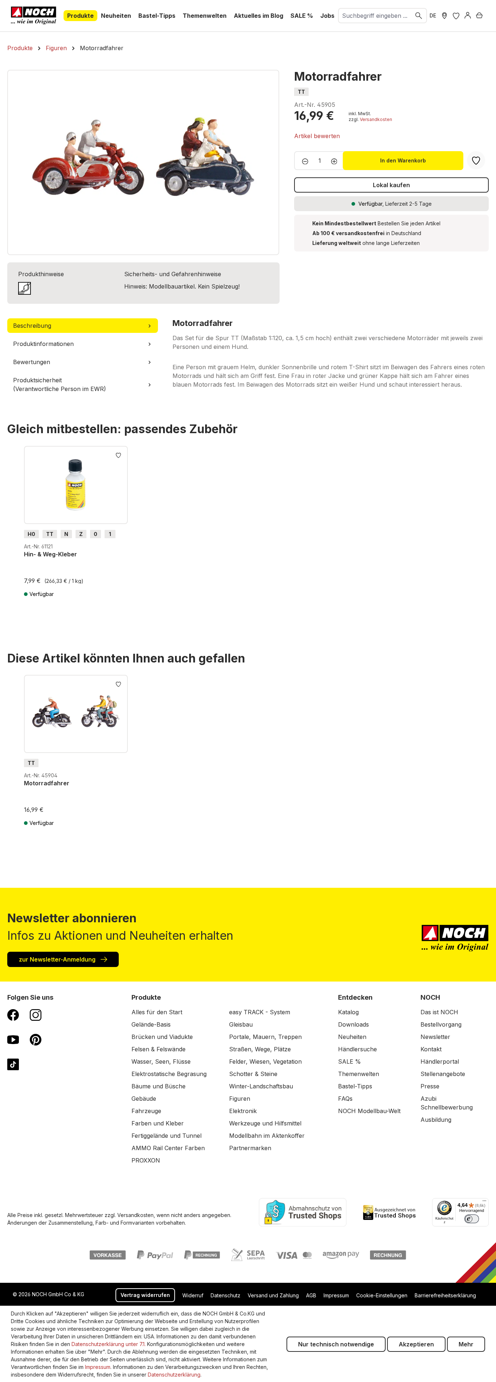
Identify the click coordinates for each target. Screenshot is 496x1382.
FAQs (345, 1098)
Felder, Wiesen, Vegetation (265, 1061)
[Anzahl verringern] (303, 160)
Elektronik (243, 1111)
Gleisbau (241, 1024)
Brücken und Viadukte (162, 1036)
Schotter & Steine (253, 1073)
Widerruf (192, 1295)
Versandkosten (376, 119)
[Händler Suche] (444, 15)
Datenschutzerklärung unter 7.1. (109, 1344)
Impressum (336, 1295)
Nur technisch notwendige (336, 1344)
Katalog (348, 1012)
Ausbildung (435, 1119)
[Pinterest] (35, 1039)
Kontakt (431, 1049)
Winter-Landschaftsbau (261, 1086)
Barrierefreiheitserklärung (445, 1295)
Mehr (466, 1344)
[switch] (471, 1218)
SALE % (349, 1061)
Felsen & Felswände (158, 1049)
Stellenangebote (442, 1073)
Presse (429, 1086)
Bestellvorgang (441, 1024)
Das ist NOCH (439, 1012)
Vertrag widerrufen (145, 1295)
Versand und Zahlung (273, 1295)
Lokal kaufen (391, 185)
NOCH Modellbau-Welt (369, 1111)
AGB (311, 1295)
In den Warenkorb (403, 160)
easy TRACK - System (259, 1012)
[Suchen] (419, 15)
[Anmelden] (467, 15)
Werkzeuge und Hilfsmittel (265, 1123)
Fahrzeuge (146, 1111)
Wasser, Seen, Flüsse (161, 1061)
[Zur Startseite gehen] (33, 16)
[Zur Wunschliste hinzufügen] (118, 455)
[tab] (82, 325)
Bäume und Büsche (158, 1086)
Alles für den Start (156, 1012)
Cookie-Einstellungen (381, 1295)
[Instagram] (35, 1015)
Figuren (239, 1098)
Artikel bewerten (317, 136)
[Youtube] (13, 1039)
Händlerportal (439, 1061)
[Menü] (484, 1202)
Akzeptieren (416, 1344)
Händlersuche (357, 1049)
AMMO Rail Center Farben (168, 1148)
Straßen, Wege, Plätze (260, 1049)
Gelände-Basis (151, 1024)
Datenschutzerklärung (174, 1374)
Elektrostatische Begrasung (169, 1073)
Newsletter (435, 1036)
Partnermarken (250, 1148)
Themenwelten (358, 1073)
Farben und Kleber (157, 1123)
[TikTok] (13, 1064)
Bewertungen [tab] (31, 362)
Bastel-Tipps (355, 1086)
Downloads (353, 1024)
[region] (143, 162)
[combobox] (375, 15)
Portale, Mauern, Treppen (265, 1036)
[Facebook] (13, 1015)
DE (433, 15)
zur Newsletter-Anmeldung (58, 959)
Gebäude (143, 1098)
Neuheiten (352, 1036)
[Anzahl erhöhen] (336, 160)
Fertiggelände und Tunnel (166, 1135)
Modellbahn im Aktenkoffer (267, 1135)
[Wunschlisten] (456, 15)
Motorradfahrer (46, 783)
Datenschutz (225, 1295)
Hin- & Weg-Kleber (50, 554)
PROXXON (145, 1160)
